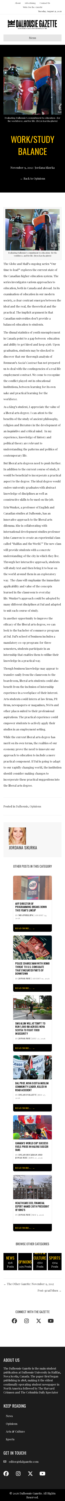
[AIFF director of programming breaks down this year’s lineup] (32, 887)
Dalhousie (22, 806)
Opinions (35, 806)
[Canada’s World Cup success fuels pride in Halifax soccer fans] (32, 1127)
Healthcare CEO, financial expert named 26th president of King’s (32, 1206)
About (18, 3)
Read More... (23, 928)
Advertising (30, 3)
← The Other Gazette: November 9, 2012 (28, 1284)
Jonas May (25, 978)
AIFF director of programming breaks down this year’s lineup (31, 907)
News (9, 1416)
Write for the (32, 7)
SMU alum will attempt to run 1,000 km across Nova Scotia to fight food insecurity (30, 1028)
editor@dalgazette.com (23, 1461)
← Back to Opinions (32, 178)
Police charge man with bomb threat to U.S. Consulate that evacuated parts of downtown (32, 968)
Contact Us (45, 3)
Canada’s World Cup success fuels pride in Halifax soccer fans (32, 1146)
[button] (14, 1321)
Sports (10, 1439)
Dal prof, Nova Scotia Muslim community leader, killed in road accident (32, 1086)
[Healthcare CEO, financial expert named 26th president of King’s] (32, 1187)
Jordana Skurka (45, 167)
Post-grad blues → (50, 1290)
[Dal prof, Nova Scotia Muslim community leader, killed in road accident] (32, 1067)
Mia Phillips (26, 915)
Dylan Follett (27, 1094)
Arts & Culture (15, 1431)
